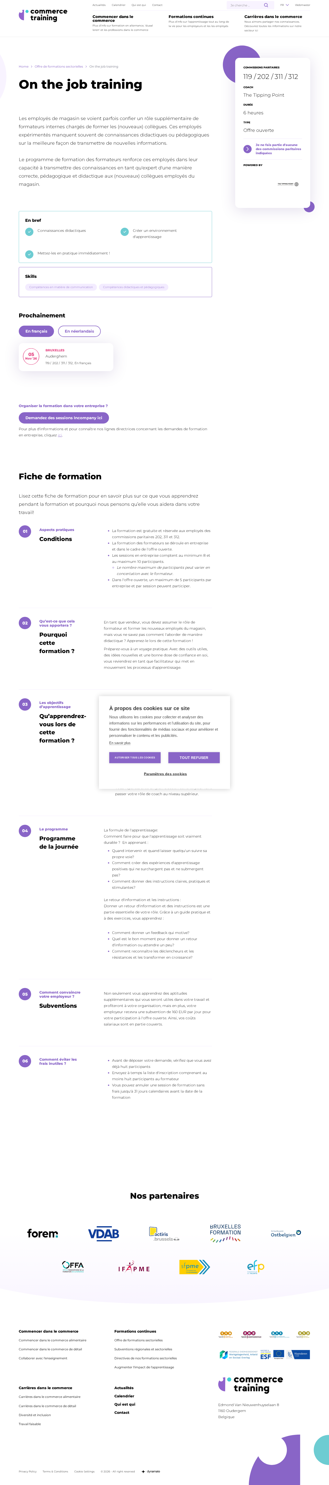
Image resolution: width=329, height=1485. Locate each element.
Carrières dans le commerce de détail (47, 1406)
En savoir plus (120, 743)
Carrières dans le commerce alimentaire (49, 1397)
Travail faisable (30, 1424)
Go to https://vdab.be (103, 1233)
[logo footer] (264, 1385)
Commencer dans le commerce (48, 1332)
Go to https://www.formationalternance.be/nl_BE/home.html (73, 1267)
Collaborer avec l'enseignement (43, 1358)
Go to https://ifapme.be (134, 1267)
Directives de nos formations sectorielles (145, 1358)
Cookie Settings (84, 1471)
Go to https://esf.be (265, 1356)
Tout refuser (194, 758)
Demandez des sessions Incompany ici (63, 417)
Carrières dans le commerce (45, 1388)
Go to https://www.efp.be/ (255, 1267)
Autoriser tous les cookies (135, 757)
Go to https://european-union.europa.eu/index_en (279, 1356)
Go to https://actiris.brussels (164, 1233)
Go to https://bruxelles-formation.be (225, 1233)
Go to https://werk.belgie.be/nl (238, 1356)
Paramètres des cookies (165, 774)
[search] (266, 5)
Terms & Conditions (55, 1471)
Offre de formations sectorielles (59, 66)
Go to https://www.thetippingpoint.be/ (286, 184)
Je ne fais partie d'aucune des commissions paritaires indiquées (278, 149)
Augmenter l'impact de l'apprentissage (144, 1367)
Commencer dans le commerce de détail (50, 1349)
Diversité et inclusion (35, 1415)
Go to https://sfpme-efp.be (194, 1267)
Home (24, 66)
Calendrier (118, 5)
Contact (157, 5)
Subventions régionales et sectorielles (143, 1349)
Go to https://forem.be (42, 1233)
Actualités (99, 5)
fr (282, 5)
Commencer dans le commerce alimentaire (52, 1340)
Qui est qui (139, 5)
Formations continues (135, 1332)
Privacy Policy (27, 1471)
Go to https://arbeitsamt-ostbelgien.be (286, 1234)
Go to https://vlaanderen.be (298, 1356)
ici (60, 435)
